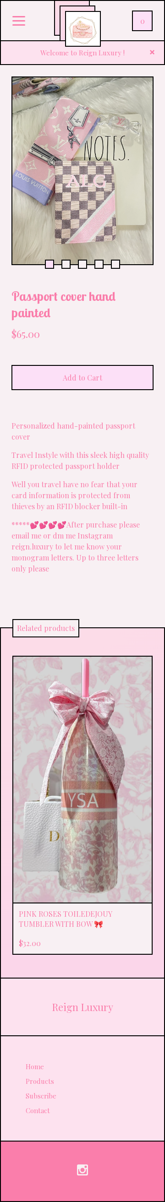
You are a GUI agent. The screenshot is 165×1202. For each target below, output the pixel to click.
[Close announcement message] (152, 52)
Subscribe (41, 1095)
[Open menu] (18, 21)
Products (40, 1081)
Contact (38, 1110)
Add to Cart (82, 377)
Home (35, 1066)
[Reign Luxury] (83, 29)
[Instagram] (82, 1171)
